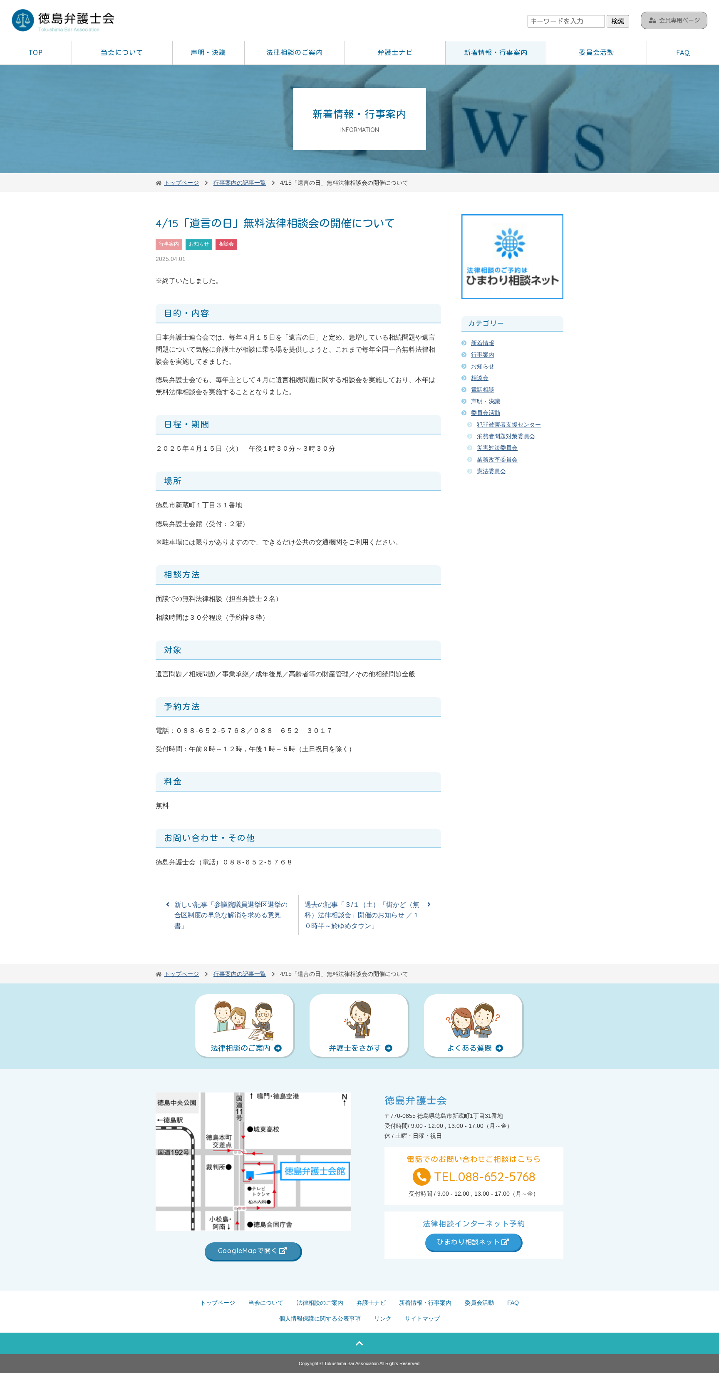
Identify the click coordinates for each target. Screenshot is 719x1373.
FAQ (683, 52)
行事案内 (169, 244)
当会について (122, 52)
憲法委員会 (491, 471)
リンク (383, 1318)
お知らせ (199, 244)
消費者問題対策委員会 (506, 436)
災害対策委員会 (497, 447)
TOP (36, 52)
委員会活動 (596, 52)
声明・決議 (208, 52)
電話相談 (482, 389)
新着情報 (482, 343)
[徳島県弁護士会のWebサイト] (64, 21)
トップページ (217, 1302)
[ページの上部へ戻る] (359, 1343)
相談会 (226, 244)
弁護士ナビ (395, 52)
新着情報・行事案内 (496, 52)
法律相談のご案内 (294, 52)
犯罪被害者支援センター (509, 424)
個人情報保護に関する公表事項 (320, 1318)
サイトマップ (422, 1318)
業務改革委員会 (497, 459)
